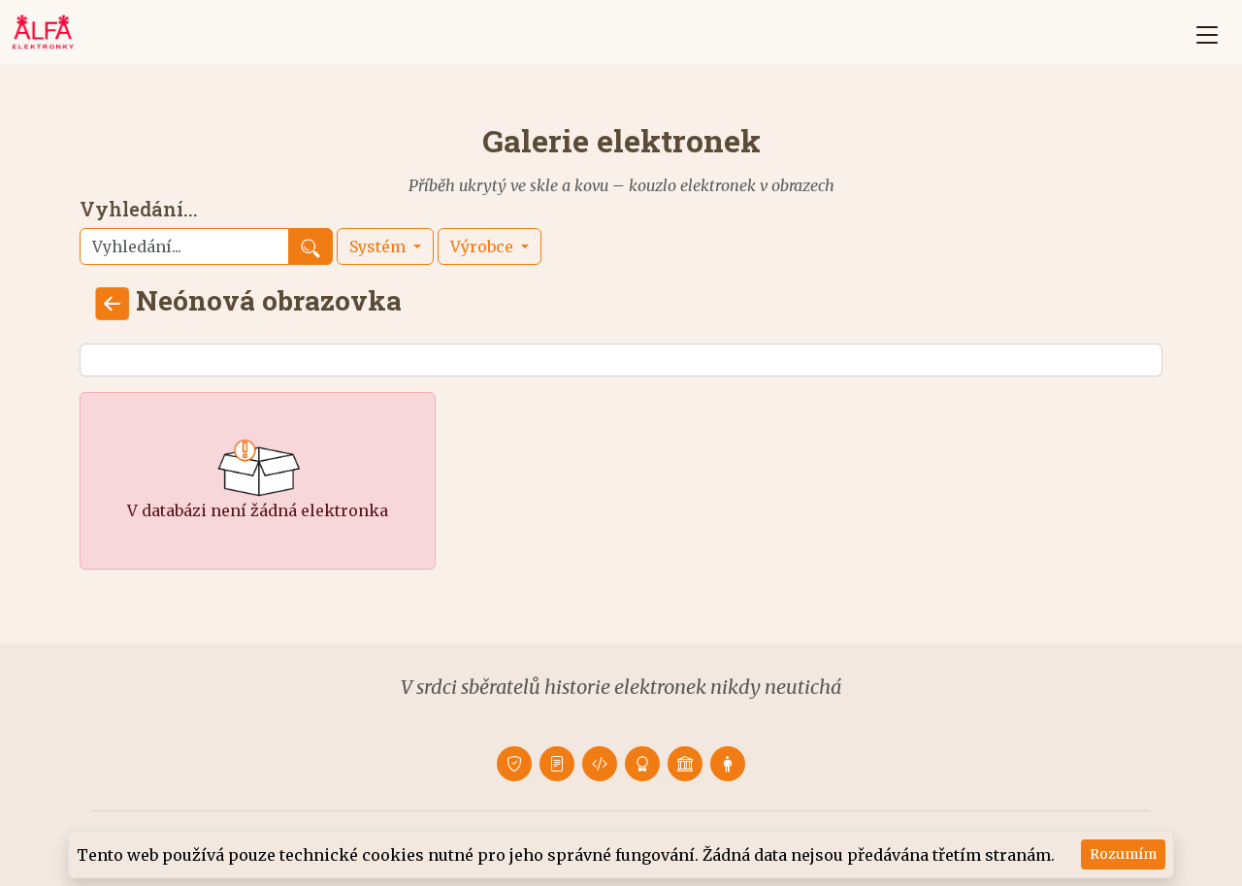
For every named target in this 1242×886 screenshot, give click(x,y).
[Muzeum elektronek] (685, 763)
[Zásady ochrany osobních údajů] (514, 763)
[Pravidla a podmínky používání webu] (556, 763)
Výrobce (483, 246)
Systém (379, 246)
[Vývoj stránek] (599, 763)
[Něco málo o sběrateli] (727, 763)
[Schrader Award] (642, 763)
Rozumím (1123, 854)
